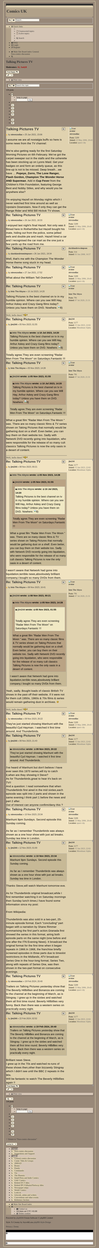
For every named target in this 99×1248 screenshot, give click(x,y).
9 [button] (12, 120)
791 (75, 298)
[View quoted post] (38, 332)
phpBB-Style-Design (42, 1222)
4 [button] (12, 111)
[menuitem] (25, 31)
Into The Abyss (75, 294)
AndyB (23, 67)
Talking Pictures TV (19, 61)
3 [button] (12, 108)
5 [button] (12, 114)
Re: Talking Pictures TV (23, 215)
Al (18, 67)
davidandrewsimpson (78, 248)
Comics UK (17, 11)
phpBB (19, 1218)
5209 (77, 138)
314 (75, 252)
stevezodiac (74, 134)
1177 (76, 323)
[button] (12, 94)
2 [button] (12, 105)
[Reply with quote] (63, 129)
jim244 (72, 319)
